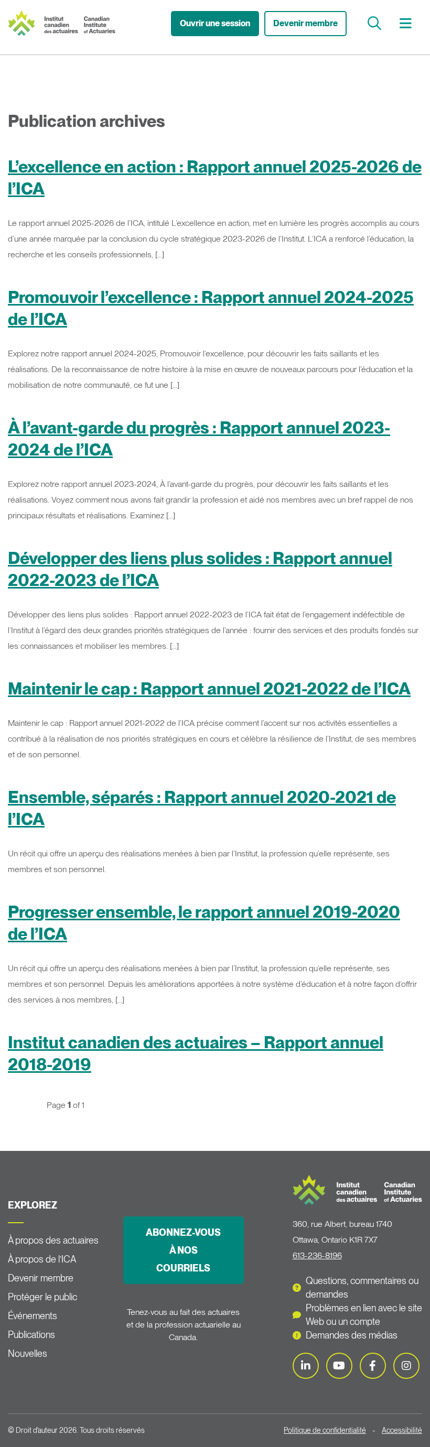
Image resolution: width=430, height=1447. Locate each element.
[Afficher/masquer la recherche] (376, 23)
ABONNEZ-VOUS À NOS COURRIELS (183, 1250)
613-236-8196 (317, 1255)
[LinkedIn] (306, 1366)
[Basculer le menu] (407, 23)
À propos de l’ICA (42, 1259)
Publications (31, 1334)
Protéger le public (42, 1296)
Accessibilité (402, 1430)
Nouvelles (27, 1353)
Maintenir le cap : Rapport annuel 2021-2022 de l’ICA (209, 688)
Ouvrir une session (215, 23)
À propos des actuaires (53, 1240)
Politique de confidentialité (325, 1430)
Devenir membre (305, 23)
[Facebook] (373, 1366)
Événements (32, 1315)
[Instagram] (406, 1366)
